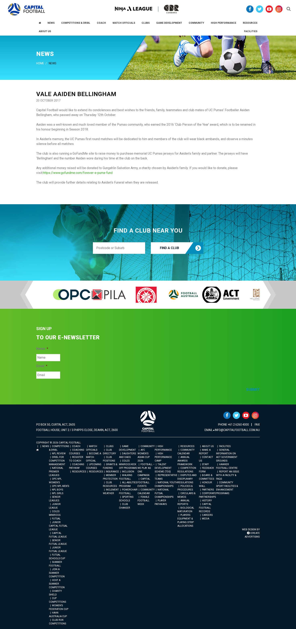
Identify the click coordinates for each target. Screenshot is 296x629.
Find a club (169, 248)
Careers (207, 515)
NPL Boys (57, 489)
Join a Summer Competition (57, 573)
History (207, 500)
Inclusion (128, 471)
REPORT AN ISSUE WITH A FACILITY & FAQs (227, 475)
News (45, 446)
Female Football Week (143, 501)
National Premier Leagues (56, 472)
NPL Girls (57, 493)
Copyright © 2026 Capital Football (58, 442)
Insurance (112, 471)
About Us (208, 446)
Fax (257, 424)
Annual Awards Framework (184, 461)
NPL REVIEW (59, 453)
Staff (205, 464)
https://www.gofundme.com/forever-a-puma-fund (78, 173)
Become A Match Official (93, 457)
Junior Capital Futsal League (58, 526)
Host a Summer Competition (57, 584)
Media (205, 518)
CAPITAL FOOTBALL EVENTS (144, 482)
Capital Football (26, 9)
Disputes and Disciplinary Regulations (187, 479)
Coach (76, 446)
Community (148, 446)
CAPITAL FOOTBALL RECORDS (205, 508)
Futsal (56, 518)
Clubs (109, 446)
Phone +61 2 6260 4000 (233, 424)
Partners (208, 489)
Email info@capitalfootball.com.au (232, 430)
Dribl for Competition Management (57, 461)
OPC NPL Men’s (60, 486)
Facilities (225, 446)
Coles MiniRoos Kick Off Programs (128, 464)
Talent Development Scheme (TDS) (163, 468)
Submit (253, 389)
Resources (79, 471)
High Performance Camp (163, 457)
